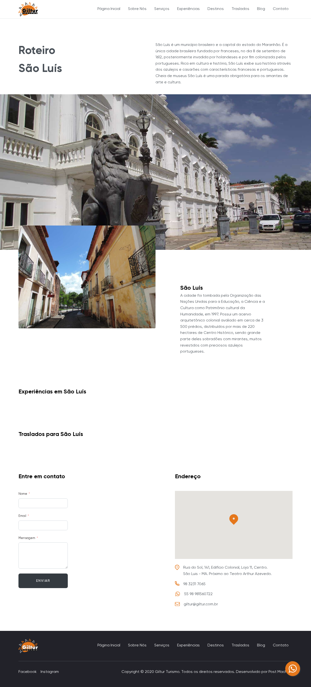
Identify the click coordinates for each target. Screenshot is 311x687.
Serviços (161, 9)
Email (22, 516)
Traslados (240, 9)
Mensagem (26, 538)
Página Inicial (108, 9)
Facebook (27, 672)
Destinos (215, 9)
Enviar (43, 581)
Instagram (50, 672)
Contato (281, 9)
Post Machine (280, 672)
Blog (261, 9)
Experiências (188, 9)
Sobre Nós (137, 9)
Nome (22, 494)
